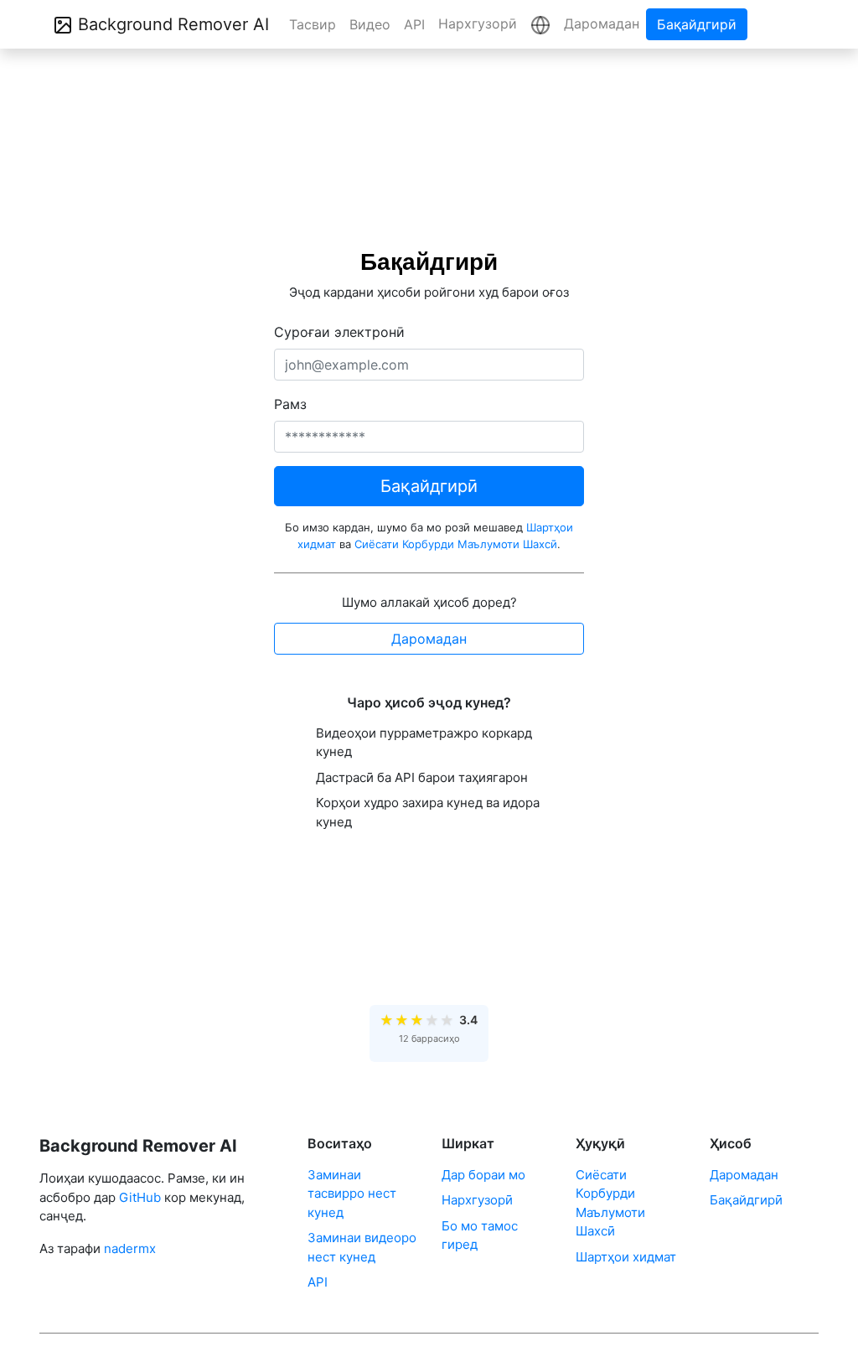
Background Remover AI (171, 24)
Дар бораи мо (483, 1175)
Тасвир (312, 24)
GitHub (140, 1197)
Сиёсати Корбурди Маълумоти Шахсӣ (455, 544)
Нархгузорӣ (477, 23)
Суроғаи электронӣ (339, 332)
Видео (369, 24)
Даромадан (601, 23)
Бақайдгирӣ (697, 24)
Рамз (290, 404)
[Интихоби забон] (540, 24)
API (414, 24)
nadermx (130, 1248)
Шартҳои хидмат (626, 1257)
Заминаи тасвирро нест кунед (352, 1193)
